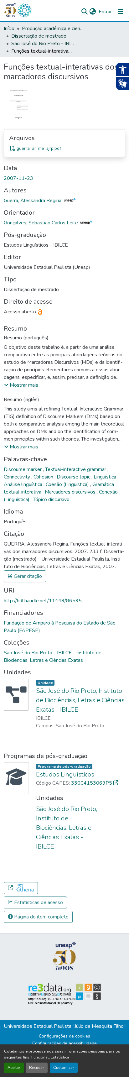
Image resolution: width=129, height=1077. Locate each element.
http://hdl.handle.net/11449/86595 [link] (43, 600)
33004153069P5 (92, 783)
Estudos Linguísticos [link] (65, 774)
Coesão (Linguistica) (68, 484)
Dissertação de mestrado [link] (38, 36)
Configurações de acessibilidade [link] (64, 1043)
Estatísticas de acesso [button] (38, 902)
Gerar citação (27, 576)
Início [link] (9, 28)
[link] (64, 148)
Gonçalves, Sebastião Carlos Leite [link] (41, 222)
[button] (24, 10)
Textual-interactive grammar (76, 469)
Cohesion (44, 476)
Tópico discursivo (51, 499)
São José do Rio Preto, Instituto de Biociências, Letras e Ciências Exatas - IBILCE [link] (80, 700)
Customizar (63, 1067)
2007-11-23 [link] (18, 178)
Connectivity (17, 476)
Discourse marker (23, 469)
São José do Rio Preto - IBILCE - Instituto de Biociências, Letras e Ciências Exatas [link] (42, 43)
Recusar (36, 1067)
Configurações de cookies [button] (64, 1036)
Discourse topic (74, 476)
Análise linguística (24, 484)
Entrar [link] (105, 11)
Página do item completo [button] (41, 916)
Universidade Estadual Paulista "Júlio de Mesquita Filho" (65, 1026)
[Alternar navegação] (120, 12)
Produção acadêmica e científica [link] (53, 28)
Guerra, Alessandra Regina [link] (33, 200)
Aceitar (14, 1067)
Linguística (105, 476)
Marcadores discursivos (71, 492)
